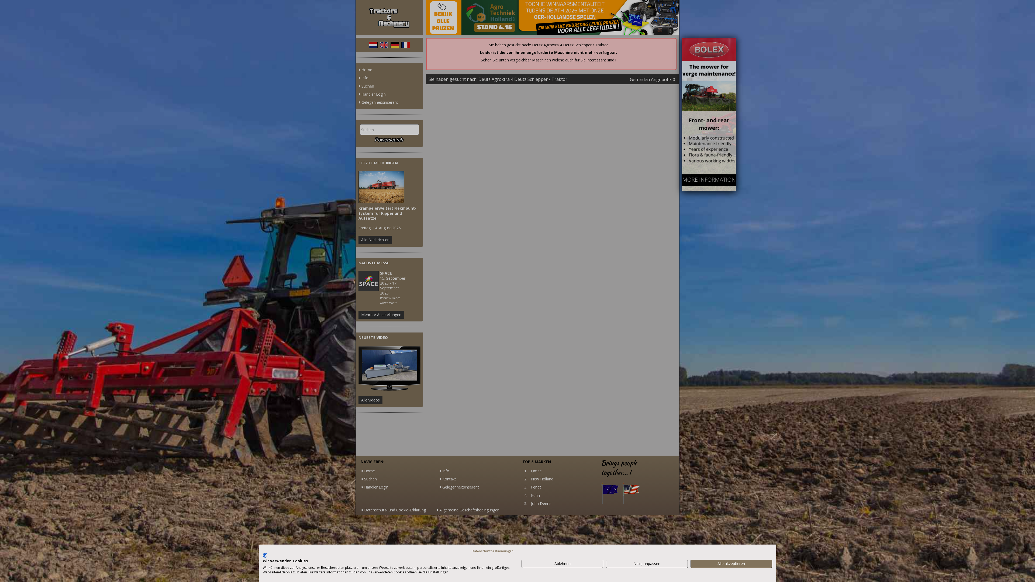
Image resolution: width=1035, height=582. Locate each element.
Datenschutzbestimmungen (492, 551)
